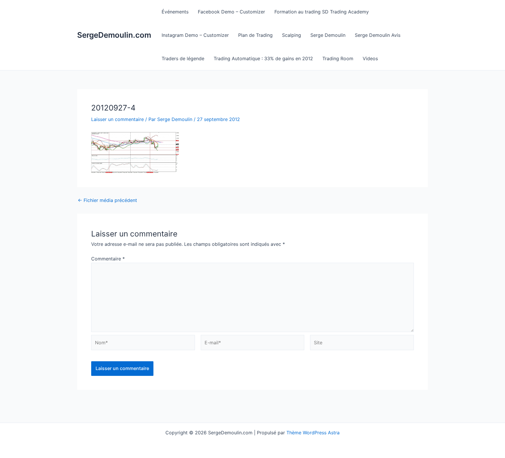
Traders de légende (183, 58)
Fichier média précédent (107, 200)
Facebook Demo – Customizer (231, 12)
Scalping (291, 35)
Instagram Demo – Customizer (195, 35)
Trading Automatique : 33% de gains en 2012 (263, 58)
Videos (370, 58)
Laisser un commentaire (117, 119)
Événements (175, 12)
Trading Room (337, 58)
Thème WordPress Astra (313, 432)
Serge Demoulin (327, 35)
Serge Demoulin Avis (377, 35)
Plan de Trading (255, 35)
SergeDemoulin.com (114, 34)
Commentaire (108, 259)
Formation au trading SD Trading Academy (321, 12)
